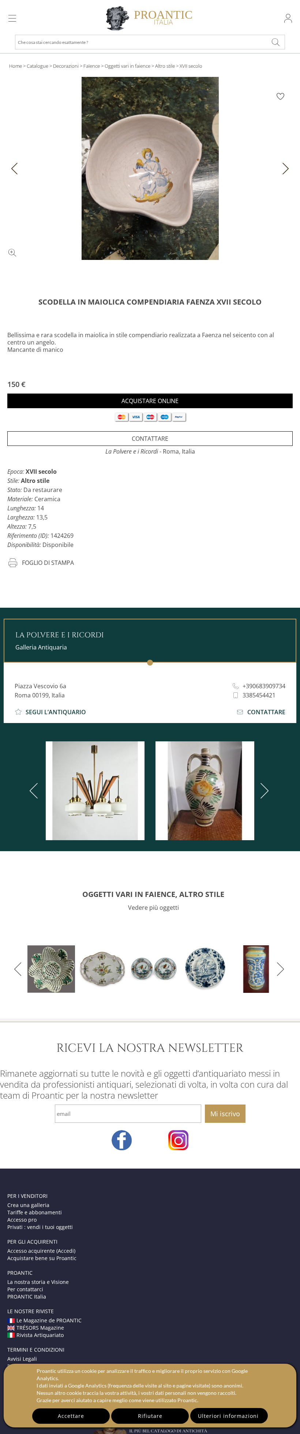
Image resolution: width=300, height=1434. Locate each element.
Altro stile (165, 66)
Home (15, 66)
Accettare (71, 1415)
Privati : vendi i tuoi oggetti (40, 1226)
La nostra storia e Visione (38, 1281)
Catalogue (37, 66)
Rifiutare (150, 1415)
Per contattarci (25, 1289)
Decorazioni (66, 66)
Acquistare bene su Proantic (41, 1258)
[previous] (35, 791)
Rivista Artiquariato (40, 1334)
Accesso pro (22, 1219)
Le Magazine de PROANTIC (49, 1320)
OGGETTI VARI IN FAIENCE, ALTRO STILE (153, 894)
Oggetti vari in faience (127, 66)
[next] (263, 791)
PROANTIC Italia (26, 1296)
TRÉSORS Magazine (40, 1327)
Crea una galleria (28, 1205)
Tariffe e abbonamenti (34, 1212)
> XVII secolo (189, 66)
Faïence (91, 66)
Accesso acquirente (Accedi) (41, 1250)
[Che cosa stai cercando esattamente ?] (276, 42)
